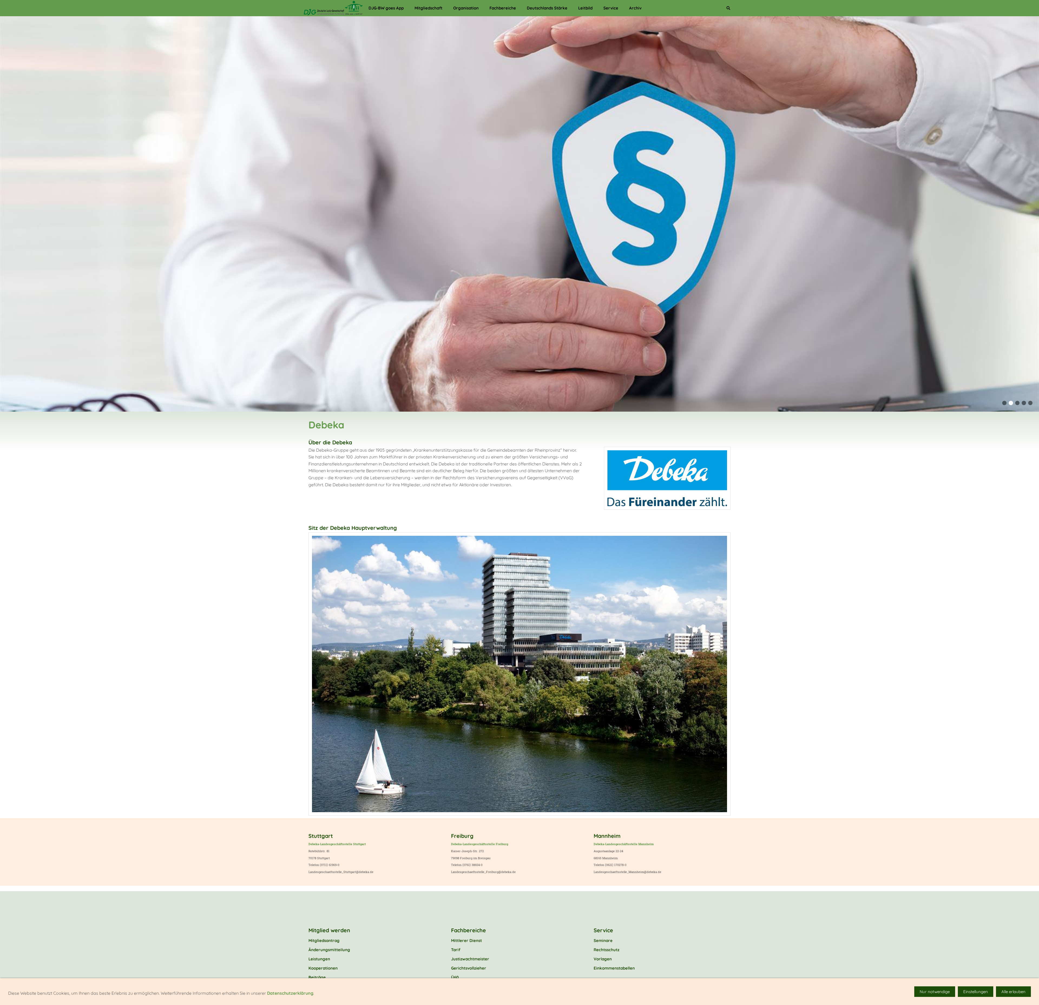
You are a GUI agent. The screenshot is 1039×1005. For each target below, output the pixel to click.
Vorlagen (603, 958)
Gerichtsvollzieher (468, 968)
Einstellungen (975, 991)
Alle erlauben (1013, 991)
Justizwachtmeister (470, 958)
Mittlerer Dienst (466, 940)
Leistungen (319, 958)
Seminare (603, 940)
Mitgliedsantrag (324, 940)
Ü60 (455, 977)
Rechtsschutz (606, 949)
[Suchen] (728, 8)
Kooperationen (323, 968)
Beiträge (317, 977)
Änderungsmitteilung (329, 949)
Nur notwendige (935, 991)
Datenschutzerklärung (290, 993)
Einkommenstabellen (614, 968)
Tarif (455, 949)
